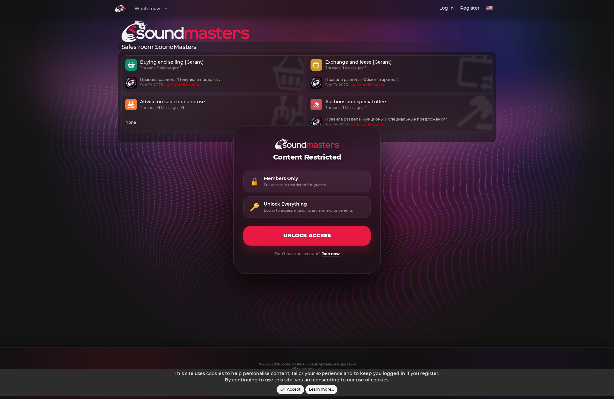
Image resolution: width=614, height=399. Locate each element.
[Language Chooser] (489, 8)
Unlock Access (307, 235)
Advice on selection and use (172, 102)
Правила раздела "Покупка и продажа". (180, 79)
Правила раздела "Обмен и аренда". (362, 79)
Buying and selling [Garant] (172, 62)
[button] (165, 8)
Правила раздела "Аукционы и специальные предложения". (386, 119)
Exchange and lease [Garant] (358, 62)
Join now (331, 254)
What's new (147, 8)
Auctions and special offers (356, 102)
